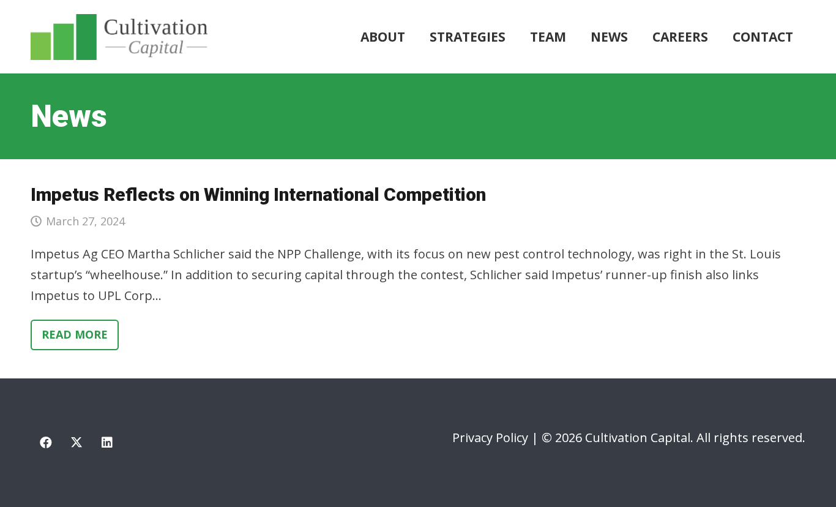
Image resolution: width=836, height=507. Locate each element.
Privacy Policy (490, 437)
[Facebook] (46, 442)
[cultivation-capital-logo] (119, 37)
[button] (513, 36)
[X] (76, 442)
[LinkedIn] (107, 442)
